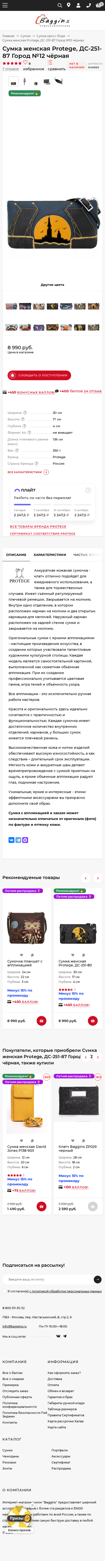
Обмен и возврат (61, 1391)
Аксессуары (61, 1456)
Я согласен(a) (55, 1291)
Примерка (10, 1385)
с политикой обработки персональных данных (65, 1291)
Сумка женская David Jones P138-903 (26, 1148)
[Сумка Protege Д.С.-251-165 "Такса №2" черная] (38, 323)
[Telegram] (18, 840)
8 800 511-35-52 (13, 1308)
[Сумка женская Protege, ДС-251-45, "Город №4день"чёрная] (11, 323)
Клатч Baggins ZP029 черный (78, 1148)
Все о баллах (12, 1373)
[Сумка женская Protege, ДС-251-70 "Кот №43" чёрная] (93, 323)
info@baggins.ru (14, 1326)
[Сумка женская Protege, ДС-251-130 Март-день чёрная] (25, 323)
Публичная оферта (17, 1397)
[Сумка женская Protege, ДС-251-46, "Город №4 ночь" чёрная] (52, 323)
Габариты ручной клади (66, 1403)
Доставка (55, 1379)
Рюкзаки (9, 1462)
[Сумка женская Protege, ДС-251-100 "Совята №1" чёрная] (25, 302)
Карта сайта (57, 1427)
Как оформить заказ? (64, 1373)
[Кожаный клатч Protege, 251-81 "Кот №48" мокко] (38, 302)
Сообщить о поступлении (43, 375)
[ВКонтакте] (11, 840)
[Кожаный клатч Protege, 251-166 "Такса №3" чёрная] (66, 302)
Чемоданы (10, 1456)
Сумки (26, 36)
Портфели (60, 1450)
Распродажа (61, 1468)
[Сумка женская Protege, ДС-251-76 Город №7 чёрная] (80, 323)
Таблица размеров (62, 1409)
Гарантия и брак (60, 1397)
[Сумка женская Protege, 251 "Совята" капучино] (11, 302)
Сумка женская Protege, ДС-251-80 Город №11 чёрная (75, 965)
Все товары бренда (38, 526)
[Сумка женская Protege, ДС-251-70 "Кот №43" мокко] (80, 302)
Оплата (53, 1385)
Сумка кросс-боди (51, 36)
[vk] (58, 1336)
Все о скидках (13, 1379)
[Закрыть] (32, 1505)
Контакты (9, 1422)
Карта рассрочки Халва (66, 1421)
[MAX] (25, 840)
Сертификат (61, 1462)
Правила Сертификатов (66, 1415)
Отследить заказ (15, 1391)
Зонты (7, 1468)
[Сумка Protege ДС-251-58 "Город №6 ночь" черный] (93, 302)
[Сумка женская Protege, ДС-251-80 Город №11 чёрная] (52, 302)
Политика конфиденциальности (19, 1405)
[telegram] (64, 1336)
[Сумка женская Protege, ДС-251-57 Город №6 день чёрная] (66, 323)
